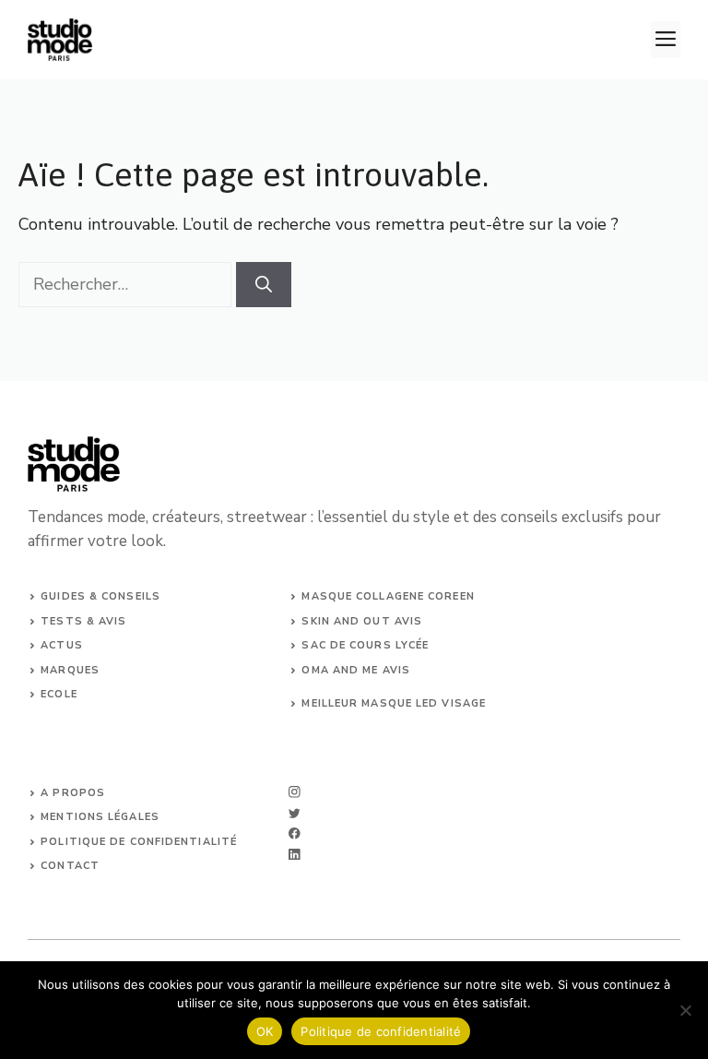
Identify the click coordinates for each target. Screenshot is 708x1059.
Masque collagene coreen (387, 596)
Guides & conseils (100, 596)
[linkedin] (295, 855)
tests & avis (83, 621)
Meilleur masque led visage (393, 703)
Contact (70, 866)
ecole (59, 694)
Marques (70, 670)
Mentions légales (100, 817)
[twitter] (295, 813)
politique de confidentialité (139, 842)
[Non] (685, 1010)
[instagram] (295, 792)
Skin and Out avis (361, 621)
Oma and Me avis (355, 670)
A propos (73, 793)
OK (265, 1031)
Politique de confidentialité (381, 1031)
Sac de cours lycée (365, 645)
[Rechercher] (263, 284)
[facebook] (295, 833)
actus (62, 645)
